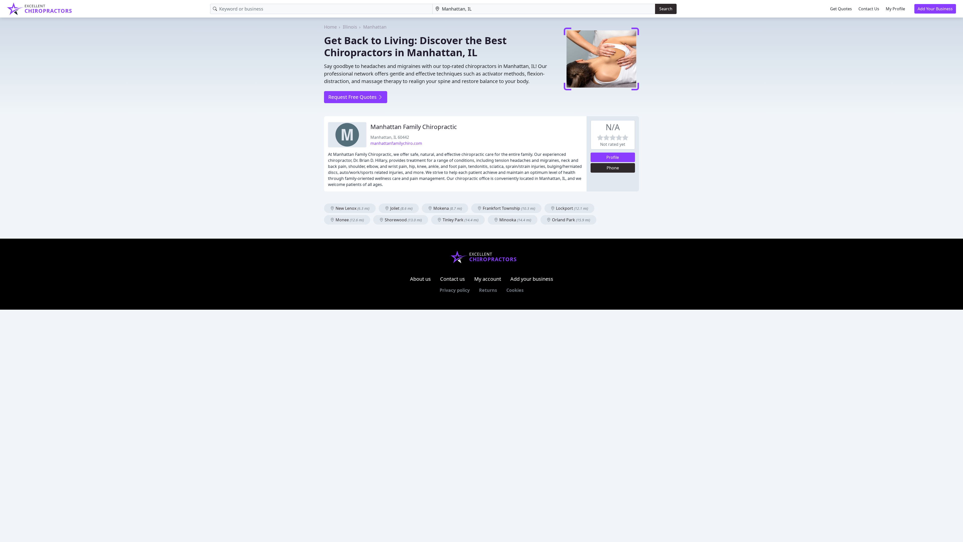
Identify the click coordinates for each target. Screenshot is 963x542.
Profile (612, 157)
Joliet (401, 208)
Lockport (571, 208)
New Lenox (352, 208)
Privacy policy (455, 290)
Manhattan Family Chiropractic (413, 126)
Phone (613, 168)
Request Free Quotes (353, 97)
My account (487, 279)
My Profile (895, 9)
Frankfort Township (508, 208)
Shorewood (403, 220)
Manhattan (374, 27)
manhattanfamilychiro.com (396, 143)
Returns (488, 290)
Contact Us (868, 9)
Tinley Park (460, 220)
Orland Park (570, 220)
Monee (349, 220)
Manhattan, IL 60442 (389, 137)
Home (330, 27)
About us (420, 279)
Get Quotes (841, 9)
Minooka (514, 220)
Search (665, 9)
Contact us (452, 279)
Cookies (515, 290)
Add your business (531, 279)
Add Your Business (935, 9)
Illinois (350, 27)
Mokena (447, 208)
